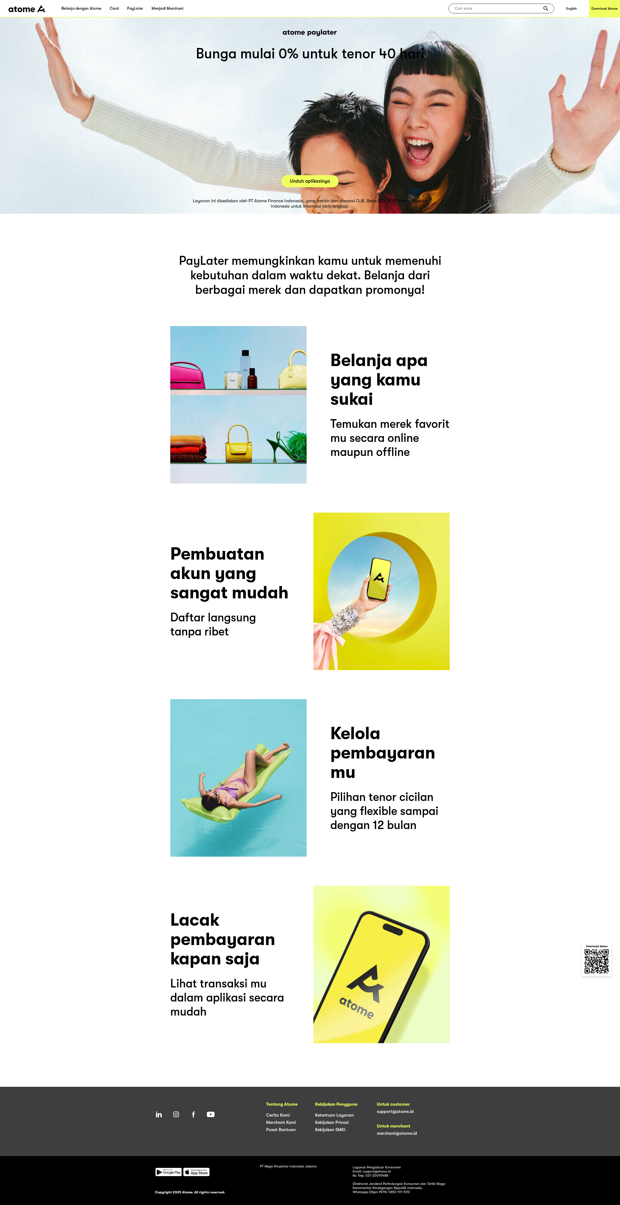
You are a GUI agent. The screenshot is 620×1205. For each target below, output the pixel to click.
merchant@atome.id (397, 1133)
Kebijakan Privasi (332, 1122)
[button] (545, 8)
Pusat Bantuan (281, 1129)
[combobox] (498, 8)
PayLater (135, 8)
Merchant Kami (281, 1122)
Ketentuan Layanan (334, 1115)
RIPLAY (384, 200)
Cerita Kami (278, 1115)
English (571, 8)
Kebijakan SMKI (330, 1129)
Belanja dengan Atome (81, 8)
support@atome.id (395, 1111)
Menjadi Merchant (168, 8)
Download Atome (604, 8)
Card (114, 8)
